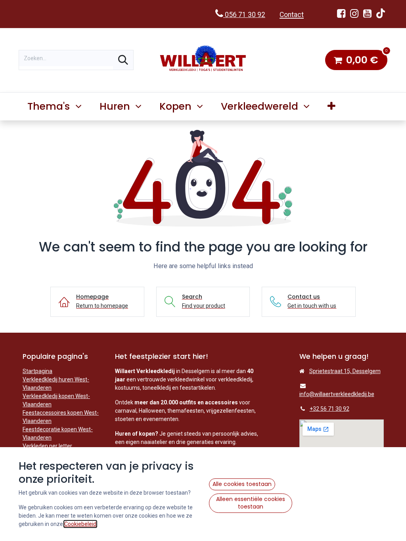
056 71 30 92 (244, 15)
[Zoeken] (123, 60)
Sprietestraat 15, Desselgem (345, 371)
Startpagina (37, 371)
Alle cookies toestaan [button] (242, 484)
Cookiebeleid (80, 524)
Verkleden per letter (47, 446)
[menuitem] (332, 106)
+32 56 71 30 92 (329, 409)
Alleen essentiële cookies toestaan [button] (250, 503)
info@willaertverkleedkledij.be (336, 394)
